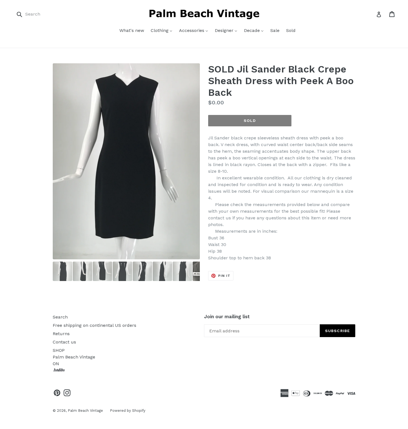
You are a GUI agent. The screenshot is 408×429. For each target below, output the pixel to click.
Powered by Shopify (127, 410)
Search (60, 317)
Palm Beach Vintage (85, 410)
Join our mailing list (227, 316)
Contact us (64, 342)
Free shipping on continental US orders (94, 325)
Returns (61, 333)
